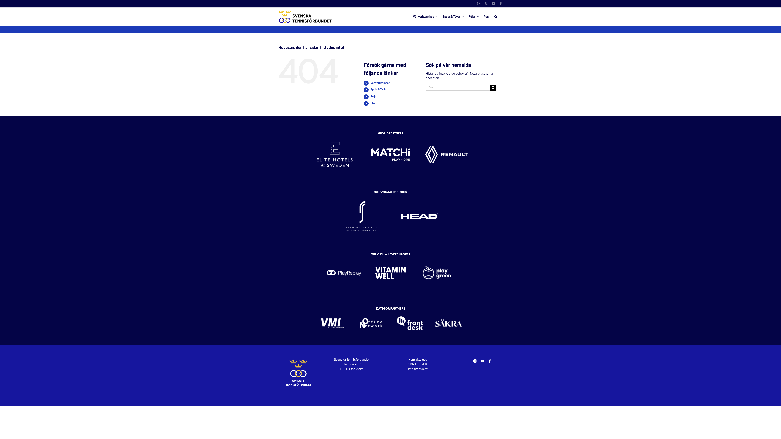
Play (373, 103)
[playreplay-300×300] (344, 255)
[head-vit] (419, 193)
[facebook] (489, 361)
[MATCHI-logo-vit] (390, 132)
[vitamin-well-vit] (390, 255)
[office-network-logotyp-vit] (371, 310)
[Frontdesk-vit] (410, 310)
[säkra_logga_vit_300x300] (449, 310)
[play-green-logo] (437, 255)
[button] (495, 17)
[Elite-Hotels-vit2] (334, 132)
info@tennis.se (418, 369)
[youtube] (482, 361)
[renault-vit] (446, 132)
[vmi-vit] (332, 310)
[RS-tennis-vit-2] (361, 193)
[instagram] (475, 361)
